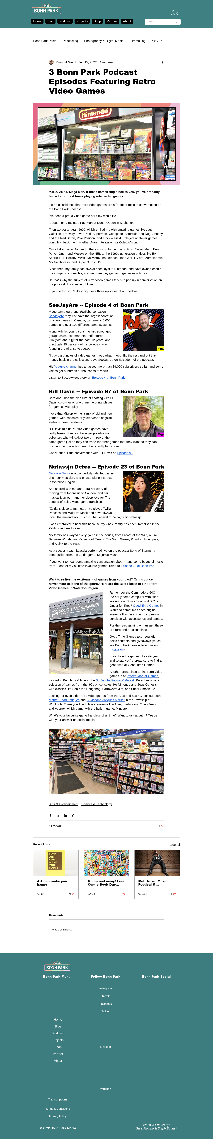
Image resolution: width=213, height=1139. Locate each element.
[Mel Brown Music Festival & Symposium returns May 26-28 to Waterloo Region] (157, 863)
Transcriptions (57, 1099)
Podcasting (70, 41)
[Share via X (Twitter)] (57, 815)
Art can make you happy (52, 882)
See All (175, 844)
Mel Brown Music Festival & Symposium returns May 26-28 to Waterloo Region (154, 882)
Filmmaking (137, 41)
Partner (58, 1054)
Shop (58, 1047)
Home (58, 1019)
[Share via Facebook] (50, 815)
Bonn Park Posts (44, 41)
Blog (58, 1026)
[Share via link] (73, 815)
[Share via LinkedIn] (65, 815)
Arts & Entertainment (63, 804)
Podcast (58, 1033)
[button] (176, 12)
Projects (58, 1040)
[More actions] (162, 62)
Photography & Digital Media (103, 41)
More (155, 40)
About (58, 1060)
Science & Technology (96, 804)
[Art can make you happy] (55, 863)
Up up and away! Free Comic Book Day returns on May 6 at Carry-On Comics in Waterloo (106, 882)
